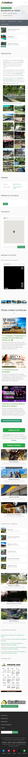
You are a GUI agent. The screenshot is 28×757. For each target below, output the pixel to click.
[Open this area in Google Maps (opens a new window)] (6, 288)
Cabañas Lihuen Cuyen (12, 565)
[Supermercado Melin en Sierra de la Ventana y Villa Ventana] (14, 492)
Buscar (15, 732)
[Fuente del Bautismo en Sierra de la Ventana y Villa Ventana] (14, 616)
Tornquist (14, 742)
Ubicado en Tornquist (12, 30)
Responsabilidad (4, 721)
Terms (17, 288)
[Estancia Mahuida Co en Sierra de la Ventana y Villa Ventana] (14, 457)
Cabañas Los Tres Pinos (12, 544)
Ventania (9, 742)
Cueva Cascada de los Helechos (14, 603)
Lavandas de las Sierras (14, 479)
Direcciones (22, 246)
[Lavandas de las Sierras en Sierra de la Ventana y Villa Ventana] (14, 475)
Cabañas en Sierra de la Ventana (9, 706)
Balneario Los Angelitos (14, 585)
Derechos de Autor (4, 718)
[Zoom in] (22, 283)
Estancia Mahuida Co (14, 461)
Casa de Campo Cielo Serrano (13, 29)
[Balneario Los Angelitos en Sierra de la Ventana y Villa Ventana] (14, 581)
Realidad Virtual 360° (5, 24)
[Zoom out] (22, 286)
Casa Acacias (10, 529)
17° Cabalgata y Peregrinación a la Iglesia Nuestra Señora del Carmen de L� (14, 338)
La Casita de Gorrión (11, 551)
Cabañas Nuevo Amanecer (12, 43)
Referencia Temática (12, 21)
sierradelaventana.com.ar (21, 742)
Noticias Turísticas (14, 445)
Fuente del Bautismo (14, 620)
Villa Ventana (4, 742)
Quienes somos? (4, 715)
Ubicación (20, 21)
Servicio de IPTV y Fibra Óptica (14, 514)
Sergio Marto (4, 635)
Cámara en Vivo (14, 430)
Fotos (6, 203)
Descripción (3, 21)
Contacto (2, 727)
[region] (14, 277)
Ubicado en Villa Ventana (12, 552)
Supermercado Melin (14, 497)
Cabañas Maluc (10, 36)
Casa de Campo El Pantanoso (13, 558)
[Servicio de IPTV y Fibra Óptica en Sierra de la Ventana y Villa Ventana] (14, 510)
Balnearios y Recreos (17, 184)
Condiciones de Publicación (6, 724)
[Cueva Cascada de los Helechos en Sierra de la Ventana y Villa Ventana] (14, 598)
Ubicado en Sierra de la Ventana (10, 13)
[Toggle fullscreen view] (22, 268)
